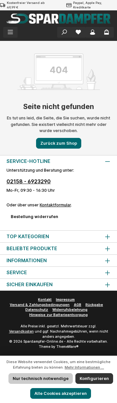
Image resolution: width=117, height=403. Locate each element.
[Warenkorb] (106, 32)
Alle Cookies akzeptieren (60, 393)
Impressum (65, 300)
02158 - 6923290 (28, 181)
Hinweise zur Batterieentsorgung (58, 315)
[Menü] (10, 32)
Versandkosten (21, 331)
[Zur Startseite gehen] (58, 19)
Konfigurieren (94, 378)
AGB (77, 305)
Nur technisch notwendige (41, 378)
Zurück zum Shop (58, 143)
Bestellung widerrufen (34, 216)
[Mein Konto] (92, 32)
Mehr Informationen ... (84, 367)
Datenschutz (36, 310)
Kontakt (45, 300)
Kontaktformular (55, 204)
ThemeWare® (67, 347)
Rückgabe (94, 305)
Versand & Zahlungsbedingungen (40, 305)
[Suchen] (64, 32)
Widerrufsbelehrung (69, 310)
